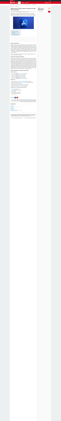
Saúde (14, 0)
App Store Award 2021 (15, 31)
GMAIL (30, 4)
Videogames (16, 6)
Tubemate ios (13, 106)
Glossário (27, 2)
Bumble (12, 90)
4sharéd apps (13, 109)
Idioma (50, 0)
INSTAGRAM (27, 4)
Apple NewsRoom (33, 46)
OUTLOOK (22, 4)
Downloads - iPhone (18, 106)
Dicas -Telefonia (20, 110)
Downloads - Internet (18, 109)
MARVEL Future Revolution (22, 82)
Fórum (17, 2)
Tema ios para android (14, 110)
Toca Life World (21, 73)
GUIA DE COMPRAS (34, 4)
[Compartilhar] (15, 97)
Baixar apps (12, 108)
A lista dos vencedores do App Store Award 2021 (15, 34)
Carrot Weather (23, 78)
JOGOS (11, 4)
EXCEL (25, 4)
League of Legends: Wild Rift (23, 81)
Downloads (23, 2)
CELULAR (16, 4)
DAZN (20, 77)
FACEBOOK (19, 4)
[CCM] (12, 2)
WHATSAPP (13, 4)
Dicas (19, 2)
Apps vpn (12, 107)
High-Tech (11, 0)
